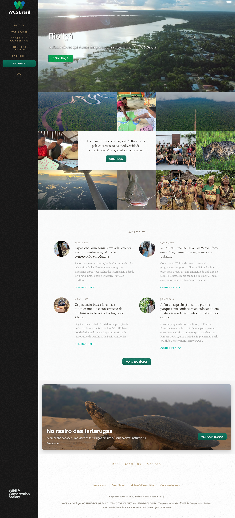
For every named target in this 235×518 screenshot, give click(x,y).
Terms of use (99, 485)
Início (19, 25)
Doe (115, 464)
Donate (19, 63)
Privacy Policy (118, 485)
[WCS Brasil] (19, 5)
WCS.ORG (154, 464)
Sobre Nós (133, 464)
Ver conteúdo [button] (212, 436)
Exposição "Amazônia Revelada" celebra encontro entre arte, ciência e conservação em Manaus (103, 252)
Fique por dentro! (19, 48)
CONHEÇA (116, 158)
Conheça (60, 58)
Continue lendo (85, 287)
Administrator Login (170, 485)
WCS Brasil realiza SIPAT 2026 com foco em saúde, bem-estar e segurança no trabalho (189, 252)
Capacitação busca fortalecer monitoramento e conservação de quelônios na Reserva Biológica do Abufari (99, 311)
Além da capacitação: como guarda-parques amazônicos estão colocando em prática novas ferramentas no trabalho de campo (189, 311)
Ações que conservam (19, 39)
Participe (19, 56)
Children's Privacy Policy (143, 485)
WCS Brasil (19, 31)
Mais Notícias (136, 361)
